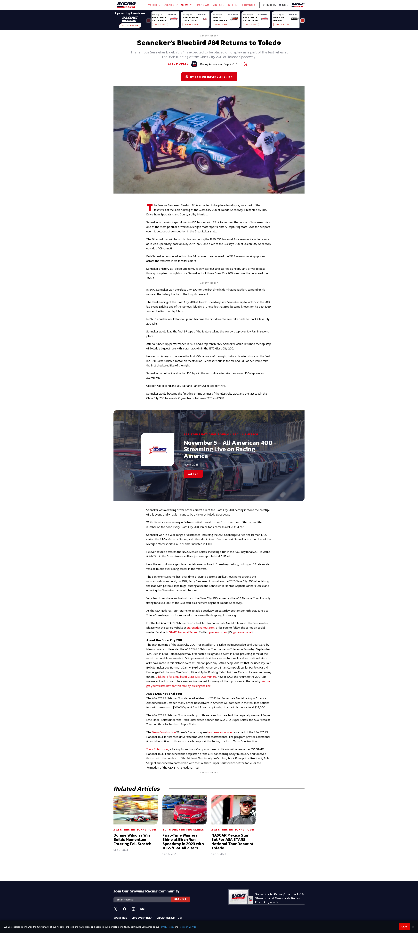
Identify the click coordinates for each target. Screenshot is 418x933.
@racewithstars (218, 632)
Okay (404, 926)
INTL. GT (233, 5)
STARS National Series (183, 632)
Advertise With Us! (169, 918)
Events (169, 5)
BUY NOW (160, 24)
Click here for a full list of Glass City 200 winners (186, 676)
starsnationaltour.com (201, 627)
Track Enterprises (157, 749)
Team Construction (164, 732)
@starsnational (242, 632)
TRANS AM (202, 5)
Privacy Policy (167, 926)
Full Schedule (130, 26)
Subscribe (120, 918)
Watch (152, 5)
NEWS (185, 5)
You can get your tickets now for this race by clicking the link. (208, 683)
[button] (302, 20)
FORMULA (249, 5)
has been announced (220, 732)
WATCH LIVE (192, 24)
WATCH (193, 474)
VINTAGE (218, 5)
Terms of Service (187, 926)
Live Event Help (142, 918)
